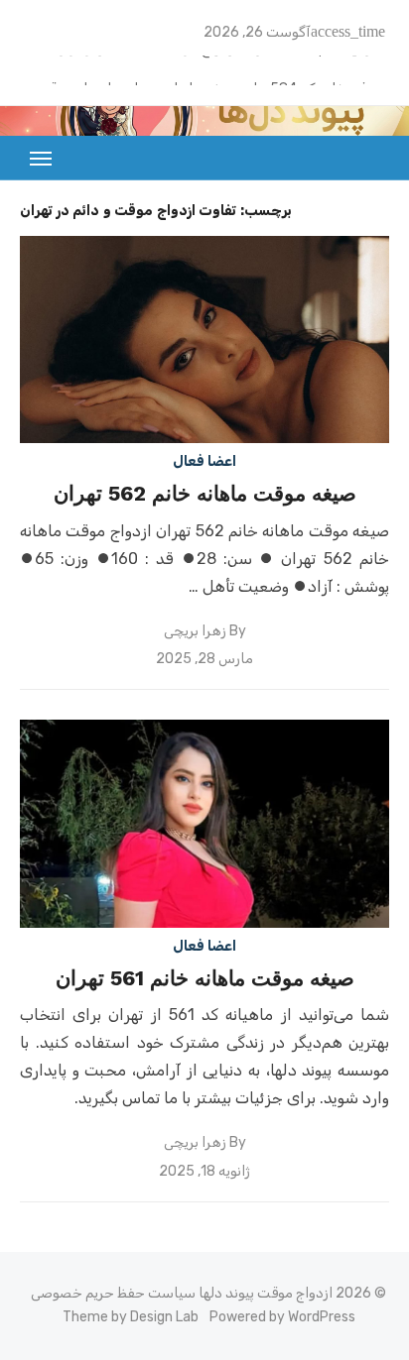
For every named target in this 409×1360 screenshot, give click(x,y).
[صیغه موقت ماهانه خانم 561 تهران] (204, 823)
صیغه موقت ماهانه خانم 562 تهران (205, 493)
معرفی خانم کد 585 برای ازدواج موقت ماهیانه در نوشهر (225, 66)
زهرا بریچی (195, 631)
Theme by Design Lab (131, 1316)
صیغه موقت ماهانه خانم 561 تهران (205, 977)
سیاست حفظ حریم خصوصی (113, 1293)
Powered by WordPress (282, 1316)
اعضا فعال (204, 461)
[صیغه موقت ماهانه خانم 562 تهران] (204, 339)
